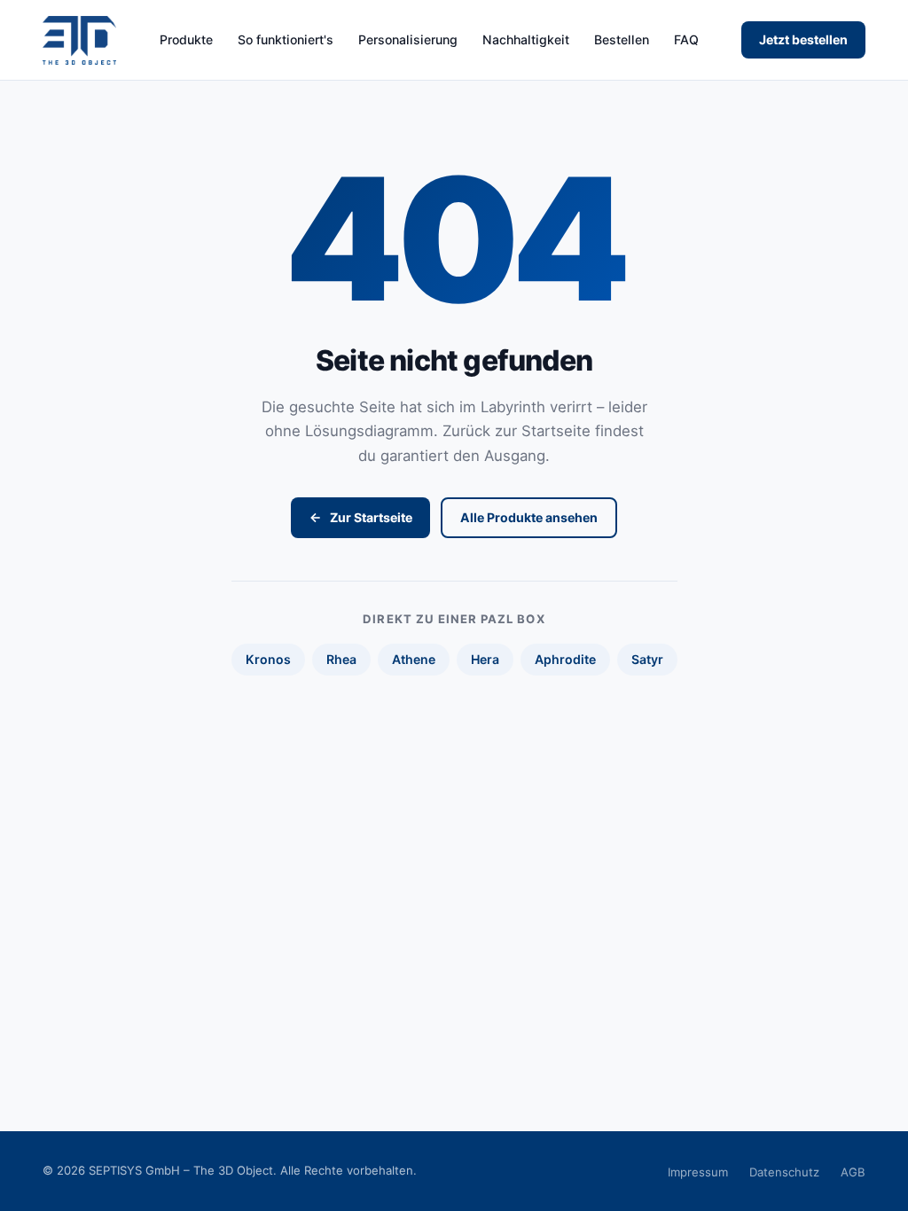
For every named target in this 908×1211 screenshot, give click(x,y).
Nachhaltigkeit (525, 40)
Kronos (268, 659)
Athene (413, 659)
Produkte (186, 40)
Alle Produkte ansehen (529, 517)
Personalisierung (408, 40)
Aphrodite (565, 659)
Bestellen (621, 40)
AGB (853, 1172)
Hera (485, 659)
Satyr (647, 659)
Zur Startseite (371, 517)
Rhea (341, 659)
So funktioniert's (285, 40)
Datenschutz (784, 1172)
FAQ (686, 40)
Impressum (698, 1172)
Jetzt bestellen (803, 39)
